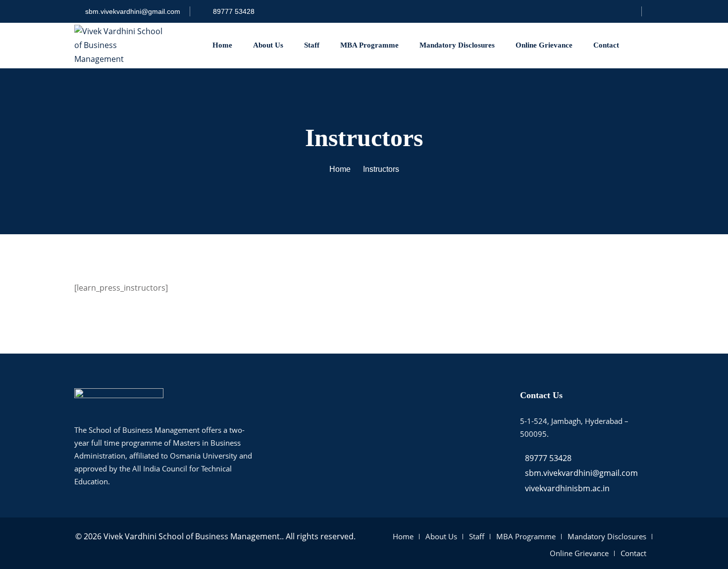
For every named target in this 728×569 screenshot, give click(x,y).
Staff (311, 45)
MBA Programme (369, 45)
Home (222, 45)
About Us (268, 45)
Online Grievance (544, 45)
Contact (606, 45)
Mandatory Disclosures (457, 45)
